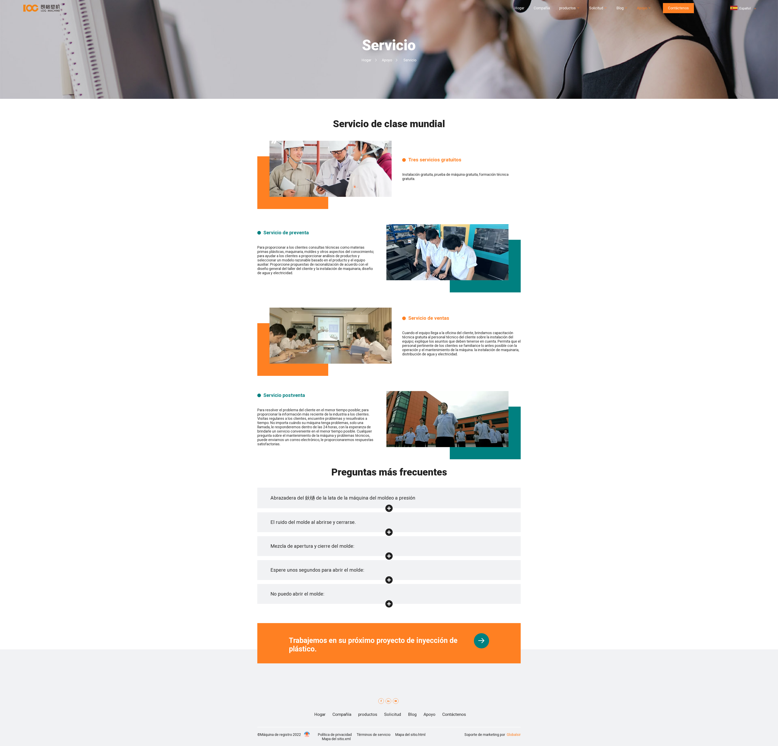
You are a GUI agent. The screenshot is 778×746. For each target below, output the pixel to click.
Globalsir (514, 734)
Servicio (409, 60)
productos (367, 714)
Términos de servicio (373, 734)
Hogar (366, 60)
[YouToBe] (396, 701)
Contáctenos (678, 8)
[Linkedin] (388, 701)
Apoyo (387, 60)
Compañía (341, 714)
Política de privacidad (335, 734)
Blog (412, 714)
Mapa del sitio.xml (336, 739)
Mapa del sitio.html (410, 734)
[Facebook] (381, 701)
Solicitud (392, 714)
